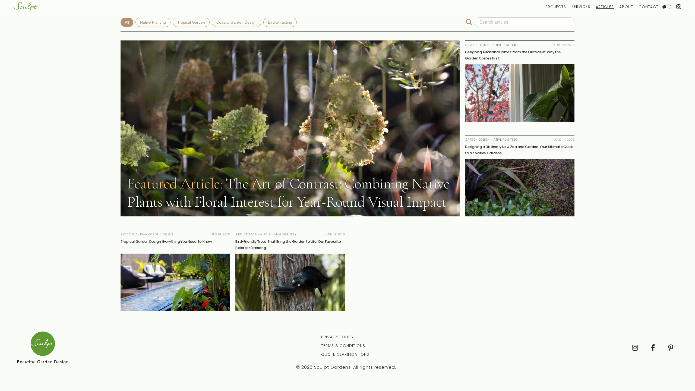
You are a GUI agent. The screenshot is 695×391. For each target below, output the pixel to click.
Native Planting (153, 22)
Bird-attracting (280, 22)
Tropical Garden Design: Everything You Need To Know (166, 241)
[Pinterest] (669, 348)
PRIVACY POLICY (337, 337)
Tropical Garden (191, 22)
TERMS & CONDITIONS (343, 345)
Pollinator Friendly (280, 234)
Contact (648, 7)
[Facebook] (651, 348)
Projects (555, 7)
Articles (605, 7)
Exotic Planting (134, 234)
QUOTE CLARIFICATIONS (345, 354)
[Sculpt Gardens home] (26, 6)
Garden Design (161, 234)
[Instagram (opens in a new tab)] (678, 7)
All (127, 22)
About (626, 7)
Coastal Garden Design (236, 22)
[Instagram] (633, 348)
